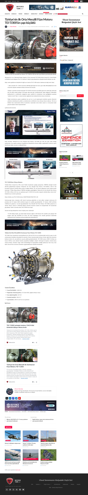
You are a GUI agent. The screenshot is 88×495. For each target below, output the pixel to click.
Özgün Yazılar (47, 484)
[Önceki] (70, 173)
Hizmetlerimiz (48, 14)
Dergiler (41, 14)
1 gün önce (25, 465)
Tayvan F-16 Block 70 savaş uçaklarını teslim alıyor (29, 444)
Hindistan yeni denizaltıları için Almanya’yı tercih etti (30, 462)
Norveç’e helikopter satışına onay (12, 443)
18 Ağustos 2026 (76, 165)
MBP (61, 14)
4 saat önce (25, 446)
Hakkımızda (14, 1)
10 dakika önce (9, 445)
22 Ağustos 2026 (63, 167)
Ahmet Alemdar (13, 26)
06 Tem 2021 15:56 (23, 26)
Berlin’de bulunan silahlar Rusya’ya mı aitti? (46, 462)
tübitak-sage (42, 411)
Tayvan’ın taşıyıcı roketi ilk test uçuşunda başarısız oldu (48, 444)
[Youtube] (19, 398)
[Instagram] (13, 398)
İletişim (18, 1)
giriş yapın (18, 470)
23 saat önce (8, 465)
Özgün (20, 14)
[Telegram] (16, 398)
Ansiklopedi (34, 14)
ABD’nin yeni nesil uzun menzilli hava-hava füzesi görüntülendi (12, 462)
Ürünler (26, 14)
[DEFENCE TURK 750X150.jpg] (30, 152)
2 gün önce (43, 465)
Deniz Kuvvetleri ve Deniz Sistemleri (38, 26)
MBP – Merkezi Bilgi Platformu (55, 487)
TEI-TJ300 (24, 411)
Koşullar (9, 1)
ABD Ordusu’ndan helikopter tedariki (76, 163)
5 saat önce (43, 446)
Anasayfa (7, 14)
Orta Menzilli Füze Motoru (14, 411)
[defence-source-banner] (30, 405)
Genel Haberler (45, 459)
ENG (77, 1)
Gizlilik (6, 1)
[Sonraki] (73, 173)
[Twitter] (7, 398)
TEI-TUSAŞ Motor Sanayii (33, 411)
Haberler (13, 14)
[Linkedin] (10, 398)
